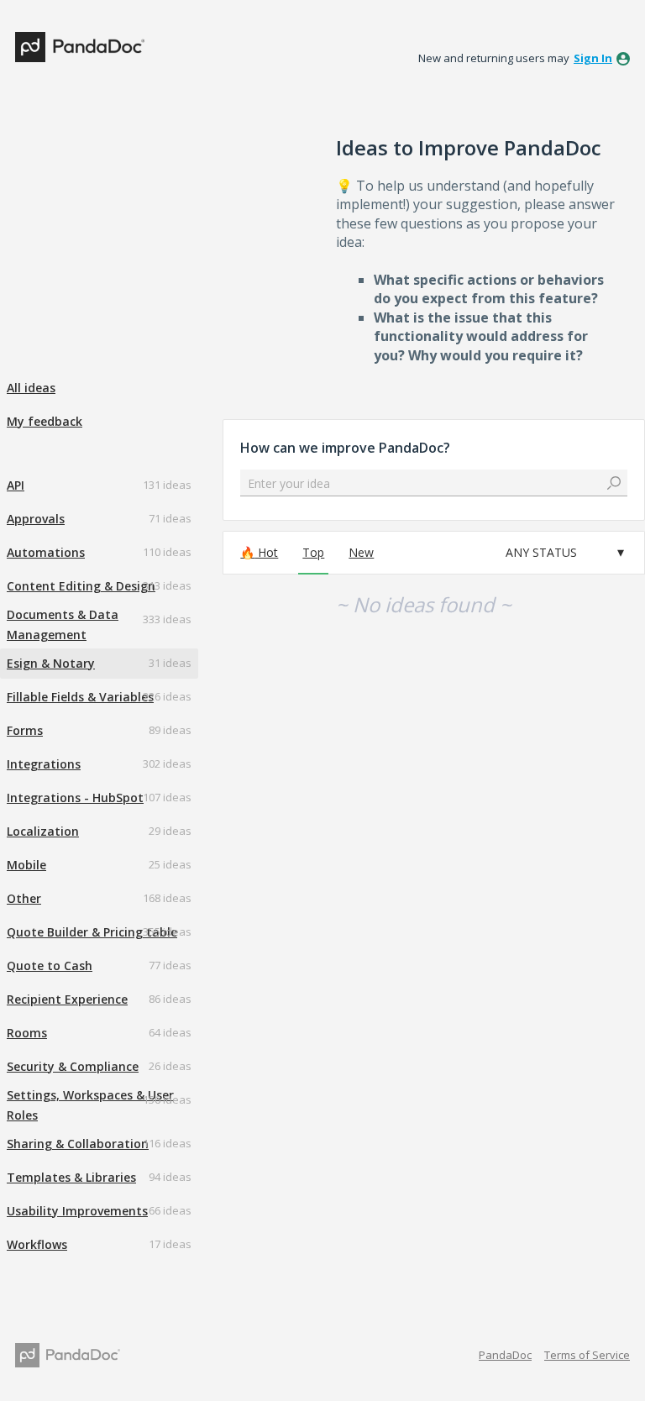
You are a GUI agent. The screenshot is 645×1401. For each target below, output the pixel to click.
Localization (43, 831)
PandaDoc (505, 1354)
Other (24, 898)
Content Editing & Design (81, 586)
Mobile (26, 865)
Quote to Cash (49, 965)
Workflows (37, 1244)
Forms (25, 730)
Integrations (44, 764)
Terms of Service (587, 1354)
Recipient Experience (67, 999)
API (15, 485)
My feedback (44, 421)
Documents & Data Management (62, 624)
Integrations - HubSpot (75, 797)
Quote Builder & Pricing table (92, 932)
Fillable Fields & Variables (80, 697)
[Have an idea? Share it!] (79, 47)
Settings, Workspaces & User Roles (90, 1105)
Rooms (27, 1033)
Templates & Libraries (71, 1177)
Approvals (36, 519)
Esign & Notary (51, 663)
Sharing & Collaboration (78, 1144)
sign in (593, 58)
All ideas (31, 388)
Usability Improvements (77, 1211)
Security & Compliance (73, 1066)
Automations (46, 552)
